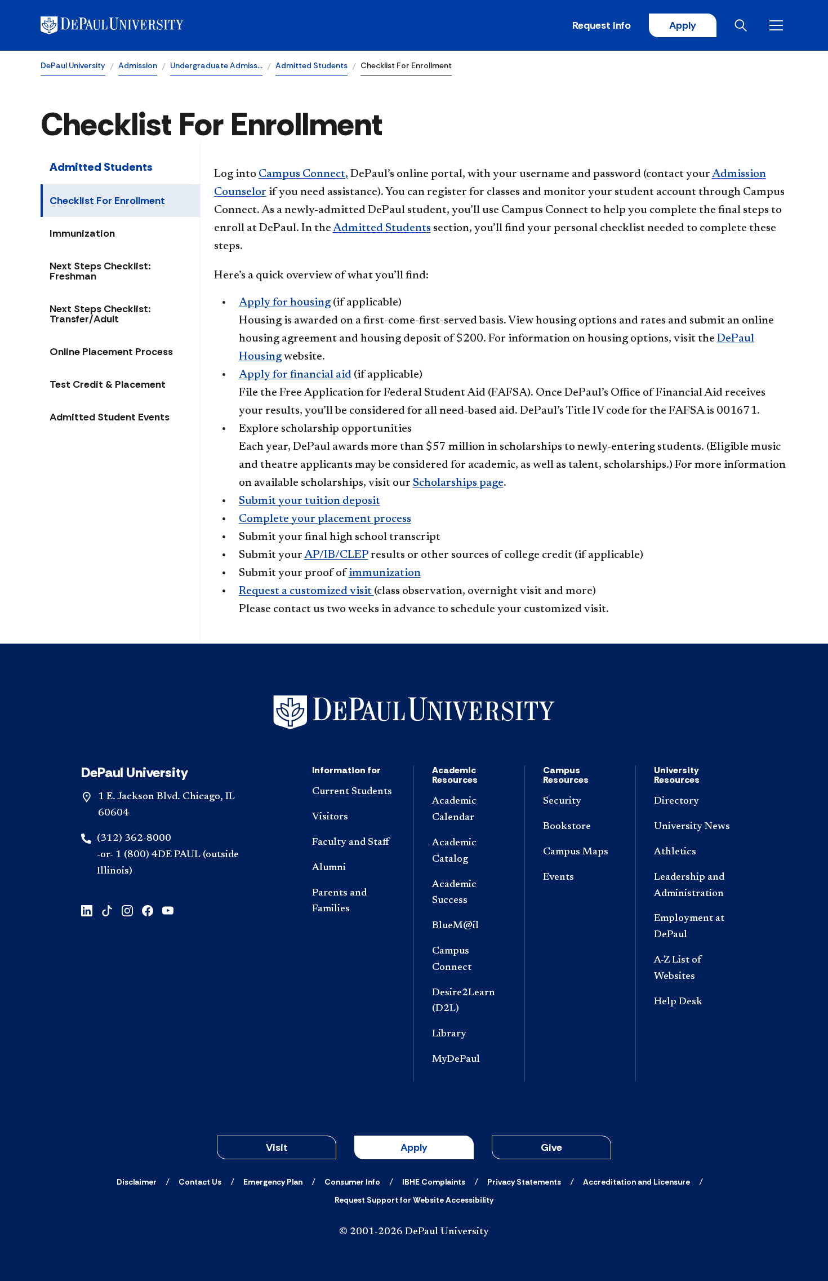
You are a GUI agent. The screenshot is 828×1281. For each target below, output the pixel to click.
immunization (385, 573)
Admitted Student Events (110, 417)
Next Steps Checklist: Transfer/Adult (100, 314)
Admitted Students (311, 65)
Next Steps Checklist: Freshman (100, 271)
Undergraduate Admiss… (216, 65)
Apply (682, 25)
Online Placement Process (111, 351)
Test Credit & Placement (108, 384)
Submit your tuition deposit (309, 501)
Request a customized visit (306, 591)
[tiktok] (107, 909)
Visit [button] (277, 1147)
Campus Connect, (303, 174)
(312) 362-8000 (134, 839)
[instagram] (127, 909)
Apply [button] (414, 1147)
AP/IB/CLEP (336, 555)
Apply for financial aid (295, 374)
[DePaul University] (128, 25)
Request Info (601, 25)
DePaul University (73, 65)
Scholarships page (458, 483)
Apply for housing (285, 302)
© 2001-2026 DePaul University (414, 1232)
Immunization (82, 233)
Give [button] (551, 1147)
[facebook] (147, 909)
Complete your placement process (325, 519)
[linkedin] (86, 909)
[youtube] (167, 909)
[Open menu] (778, 25)
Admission (137, 65)
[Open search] (742, 25)
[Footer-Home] (414, 712)
